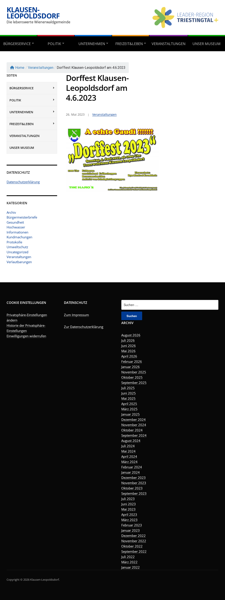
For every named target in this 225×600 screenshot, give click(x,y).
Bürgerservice (17, 43)
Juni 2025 (128, 393)
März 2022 (129, 562)
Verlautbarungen (19, 262)
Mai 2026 (128, 351)
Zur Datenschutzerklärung (83, 327)
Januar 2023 (130, 530)
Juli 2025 (128, 388)
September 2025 (134, 382)
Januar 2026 (130, 367)
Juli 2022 (128, 556)
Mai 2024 (128, 451)
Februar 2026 (131, 361)
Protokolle (14, 242)
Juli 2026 (128, 340)
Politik (54, 43)
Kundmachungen (19, 237)
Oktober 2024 (132, 430)
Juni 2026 (128, 345)
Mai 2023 (128, 509)
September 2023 (134, 493)
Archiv (11, 212)
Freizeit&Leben (129, 43)
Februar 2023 (131, 525)
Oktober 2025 (132, 377)
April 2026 (129, 356)
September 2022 (134, 551)
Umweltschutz (17, 247)
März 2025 (129, 409)
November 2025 (133, 372)
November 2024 (133, 425)
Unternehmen (91, 43)
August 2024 (130, 440)
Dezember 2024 (133, 419)
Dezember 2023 (133, 477)
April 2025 (129, 403)
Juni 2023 (128, 504)
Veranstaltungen (168, 43)
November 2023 (133, 483)
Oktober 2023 (132, 488)
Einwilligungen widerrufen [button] (26, 336)
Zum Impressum (76, 315)
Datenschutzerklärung (23, 182)
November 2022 (133, 541)
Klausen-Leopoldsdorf (33, 12)
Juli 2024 (128, 446)
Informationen (17, 232)
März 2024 (129, 462)
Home (19, 68)
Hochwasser (16, 227)
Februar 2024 (131, 467)
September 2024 (134, 435)
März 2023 (129, 520)
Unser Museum (206, 43)
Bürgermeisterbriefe (22, 217)
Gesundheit (15, 222)
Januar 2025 (130, 414)
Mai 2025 (128, 398)
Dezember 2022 (133, 535)
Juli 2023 (128, 498)
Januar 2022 (130, 567)
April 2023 (129, 514)
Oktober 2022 (132, 546)
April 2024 (129, 456)
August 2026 (130, 335)
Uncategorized (17, 252)
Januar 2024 (130, 472)
